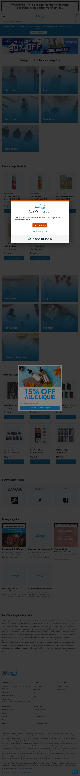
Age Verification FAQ (40, 231)
